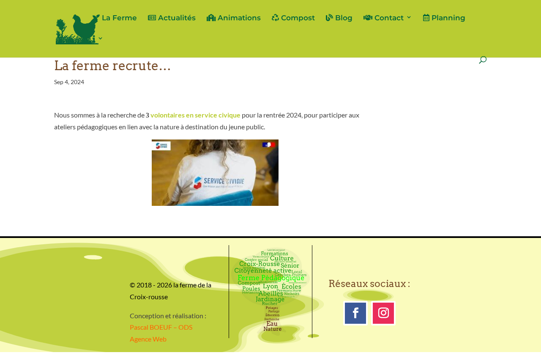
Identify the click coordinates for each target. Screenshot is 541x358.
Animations (238, 18)
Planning (447, 18)
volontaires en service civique (195, 115)
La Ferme (118, 18)
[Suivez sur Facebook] (355, 313)
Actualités (176, 18)
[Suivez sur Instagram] (383, 313)
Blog (342, 18)
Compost (297, 18)
